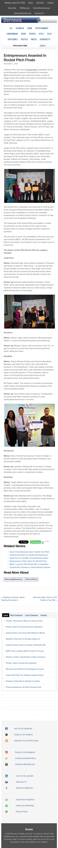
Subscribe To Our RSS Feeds (26, 741)
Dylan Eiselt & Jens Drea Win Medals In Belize (25, 633)
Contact (50, 2)
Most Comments (17, 615)
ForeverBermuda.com (41, 7)
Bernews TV (21, 782)
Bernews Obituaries (24, 788)
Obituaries (13, 39)
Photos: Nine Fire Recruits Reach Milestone (24, 627)
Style (41, 33)
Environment (12, 33)
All (11, 28)
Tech (49, 33)
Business (20, 28)
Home (30, 2)
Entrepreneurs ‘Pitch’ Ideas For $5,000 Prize (28, 561)
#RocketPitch (31, 579)
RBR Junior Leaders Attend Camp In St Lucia (25, 651)
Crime (29, 28)
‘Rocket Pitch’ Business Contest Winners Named (30, 567)
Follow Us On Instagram (25, 752)
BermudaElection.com (22, 13)
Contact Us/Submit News (25, 758)
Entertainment (41, 28)
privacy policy (12, 839)
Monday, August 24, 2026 (15, 2)
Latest (5, 615)
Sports (32, 33)
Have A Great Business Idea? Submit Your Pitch (29, 552)
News (23, 33)
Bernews (29, 829)
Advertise (40, 2)
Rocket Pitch (32, 70)
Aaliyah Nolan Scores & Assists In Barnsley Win (26, 645)
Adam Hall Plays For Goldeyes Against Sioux (25, 675)
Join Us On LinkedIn (24, 776)
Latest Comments (31, 615)
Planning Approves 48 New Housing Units (23, 687)
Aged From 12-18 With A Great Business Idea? (29, 558)
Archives (44, 615)
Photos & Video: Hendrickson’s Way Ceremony (25, 657)
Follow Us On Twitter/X (23, 735)
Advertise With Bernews (25, 764)
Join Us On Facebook (23, 729)
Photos (24, 39)
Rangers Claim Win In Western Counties (23, 681)
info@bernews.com (11, 836)
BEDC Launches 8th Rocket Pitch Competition (29, 564)
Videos (34, 39)
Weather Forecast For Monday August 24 (23, 639)
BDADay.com (25, 7)
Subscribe (12, 7)
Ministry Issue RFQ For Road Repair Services (25, 669)
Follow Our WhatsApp (25, 806)
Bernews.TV (39, 13)
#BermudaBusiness (13, 579)
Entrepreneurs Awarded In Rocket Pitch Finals (25, 57)
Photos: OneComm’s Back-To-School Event (24, 621)
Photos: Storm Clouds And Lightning (21, 663)
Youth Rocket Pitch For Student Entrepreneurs (29, 555)
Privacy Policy (22, 812)
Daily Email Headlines (25, 800)
